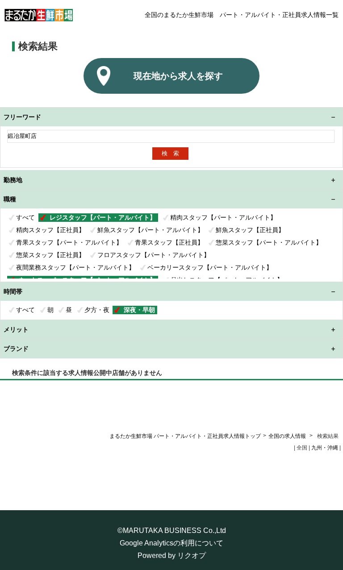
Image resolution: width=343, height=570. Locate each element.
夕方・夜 (96, 309)
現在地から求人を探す (178, 76)
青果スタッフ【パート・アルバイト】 (69, 242)
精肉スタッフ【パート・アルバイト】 (223, 217)
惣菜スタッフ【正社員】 (50, 254)
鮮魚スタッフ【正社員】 (250, 229)
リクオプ (191, 555)
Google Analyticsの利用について (171, 543)
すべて (25, 217)
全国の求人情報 (287, 436)
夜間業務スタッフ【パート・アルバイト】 (75, 267)
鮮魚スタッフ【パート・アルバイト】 (150, 229)
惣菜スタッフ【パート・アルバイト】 (269, 242)
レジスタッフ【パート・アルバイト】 (103, 217)
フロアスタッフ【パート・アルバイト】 (153, 254)
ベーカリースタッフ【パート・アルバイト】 (209, 267)
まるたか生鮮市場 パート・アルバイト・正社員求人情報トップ (185, 436)
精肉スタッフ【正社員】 (50, 229)
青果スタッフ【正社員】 (169, 242)
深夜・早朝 (139, 309)
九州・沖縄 (324, 448)
